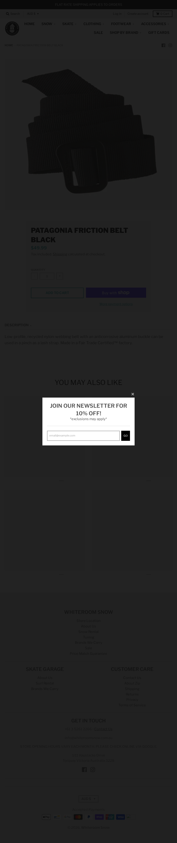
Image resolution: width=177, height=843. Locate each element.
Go (126, 435)
